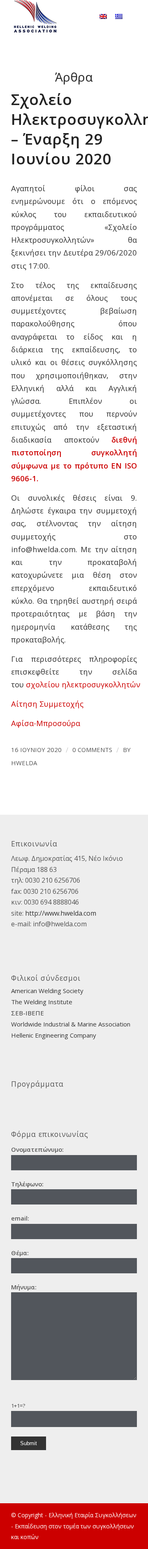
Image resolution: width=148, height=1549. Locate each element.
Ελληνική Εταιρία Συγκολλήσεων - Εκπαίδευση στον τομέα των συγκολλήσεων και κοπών (73, 1526)
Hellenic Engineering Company (53, 1035)
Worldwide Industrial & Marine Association (70, 1024)
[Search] (83, 16)
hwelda (24, 763)
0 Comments (92, 749)
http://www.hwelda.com (60, 913)
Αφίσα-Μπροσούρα (45, 723)
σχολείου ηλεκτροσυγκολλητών (83, 684)
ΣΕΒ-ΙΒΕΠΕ (27, 1013)
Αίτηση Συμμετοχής (47, 703)
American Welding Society (47, 991)
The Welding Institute (41, 1002)
